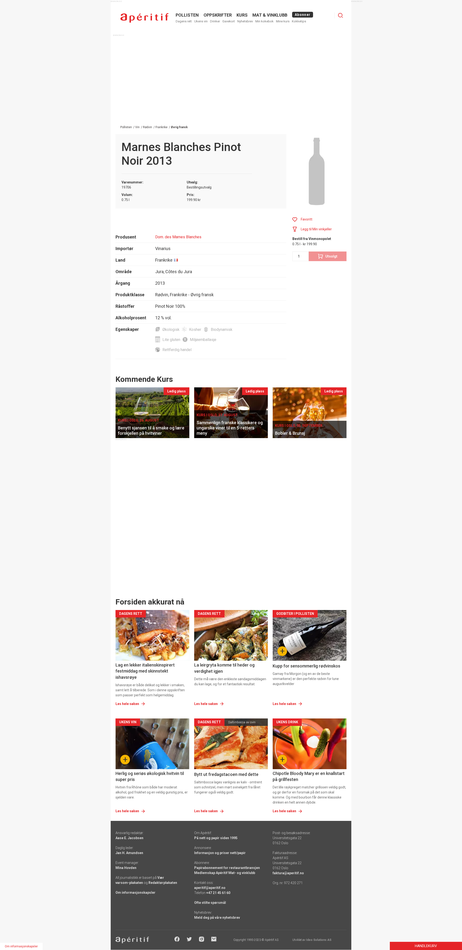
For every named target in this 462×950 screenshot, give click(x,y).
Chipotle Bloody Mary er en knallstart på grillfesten (309, 776)
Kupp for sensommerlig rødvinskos (306, 665)
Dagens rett (184, 21)
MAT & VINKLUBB (269, 15)
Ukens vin (201, 21)
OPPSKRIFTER (218, 15)
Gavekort (228, 21)
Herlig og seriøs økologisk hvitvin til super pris (150, 776)
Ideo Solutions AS (318, 940)
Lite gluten (171, 339)
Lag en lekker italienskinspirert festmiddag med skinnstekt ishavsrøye (145, 670)
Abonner (302, 15)
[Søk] (340, 15)
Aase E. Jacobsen (129, 838)
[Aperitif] (144, 18)
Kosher (195, 329)
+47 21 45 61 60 (218, 893)
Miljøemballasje (203, 339)
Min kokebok (264, 21)
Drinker (215, 21)
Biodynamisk (221, 329)
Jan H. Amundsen (129, 853)
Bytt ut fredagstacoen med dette (226, 774)
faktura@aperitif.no (288, 873)
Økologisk (171, 329)
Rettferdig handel (177, 349)
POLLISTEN (187, 15)
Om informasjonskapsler (135, 892)
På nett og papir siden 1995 (215, 838)
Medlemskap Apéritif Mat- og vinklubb (224, 873)
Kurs (242, 15)
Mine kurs (282, 21)
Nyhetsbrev (245, 21)
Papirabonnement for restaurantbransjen (227, 868)
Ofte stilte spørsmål (210, 903)
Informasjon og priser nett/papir (220, 853)
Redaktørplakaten (162, 883)
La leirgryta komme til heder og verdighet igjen (224, 667)
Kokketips (299, 21)
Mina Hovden (126, 868)
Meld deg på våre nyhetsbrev (217, 917)
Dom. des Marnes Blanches (178, 237)
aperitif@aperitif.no (209, 888)
